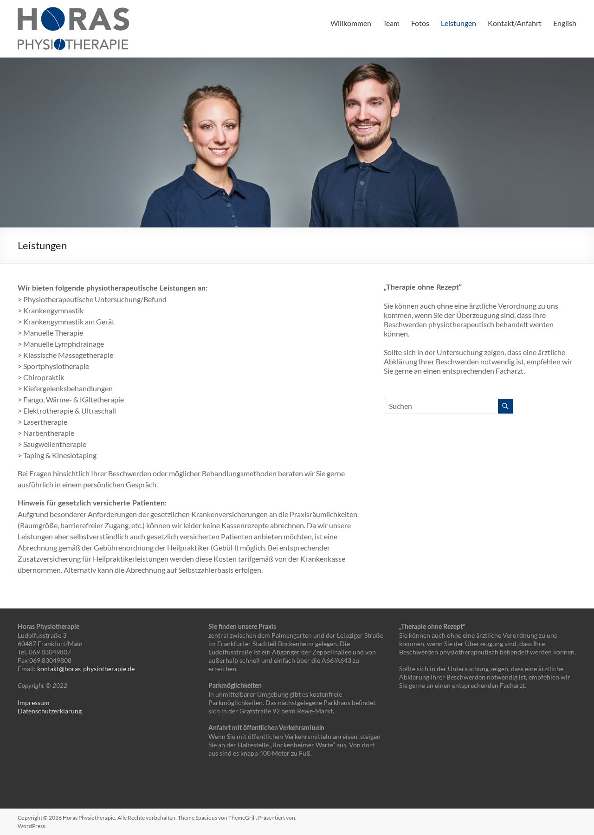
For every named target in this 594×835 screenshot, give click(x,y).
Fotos (420, 23)
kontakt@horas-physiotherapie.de (86, 669)
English (564, 23)
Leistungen (458, 23)
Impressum (34, 702)
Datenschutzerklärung (50, 711)
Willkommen (350, 23)
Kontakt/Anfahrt (515, 23)
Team (391, 23)
